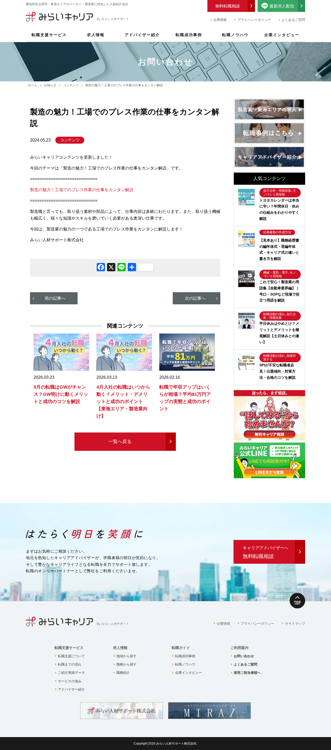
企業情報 (220, 20)
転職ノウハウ (235, 35)
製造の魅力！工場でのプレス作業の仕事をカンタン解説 (81, 190)
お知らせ (50, 85)
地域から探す (126, 656)
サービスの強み (69, 681)
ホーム (32, 85)
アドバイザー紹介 (142, 35)
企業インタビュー (281, 35)
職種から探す (126, 664)
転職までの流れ (69, 664)
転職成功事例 (189, 35)
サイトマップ (295, 623)
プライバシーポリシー (254, 20)
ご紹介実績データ (71, 673)
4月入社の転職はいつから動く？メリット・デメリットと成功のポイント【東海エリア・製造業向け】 (123, 401)
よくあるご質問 (293, 20)
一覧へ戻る (120, 441)
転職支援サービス (49, 35)
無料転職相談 (227, 6)
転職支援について (71, 656)
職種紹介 (123, 673)
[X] (111, 268)
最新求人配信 (287, 5)
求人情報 (95, 35)
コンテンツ (71, 85)
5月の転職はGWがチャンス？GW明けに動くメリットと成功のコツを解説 (61, 394)
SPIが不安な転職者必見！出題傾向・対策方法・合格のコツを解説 (277, 371)
